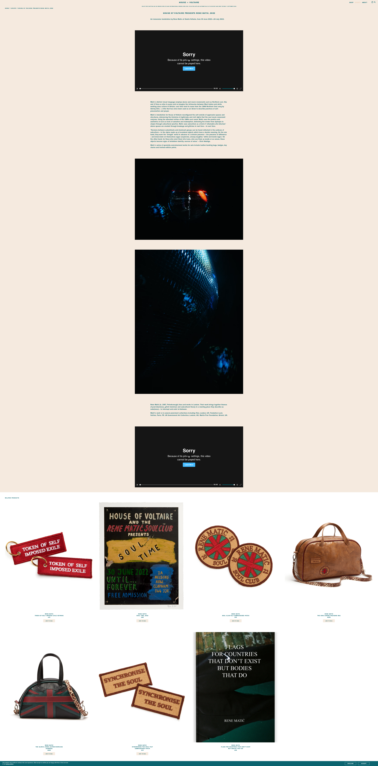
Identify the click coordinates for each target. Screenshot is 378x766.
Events (358, 2)
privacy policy (9, 764)
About (364, 2)
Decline (350, 763)
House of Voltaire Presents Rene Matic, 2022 (35, 8)
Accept (363, 763)
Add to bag (49, 620)
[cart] (372, 2)
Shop (351, 2)
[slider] (176, 89)
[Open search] (375, 2)
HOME (7, 8)
